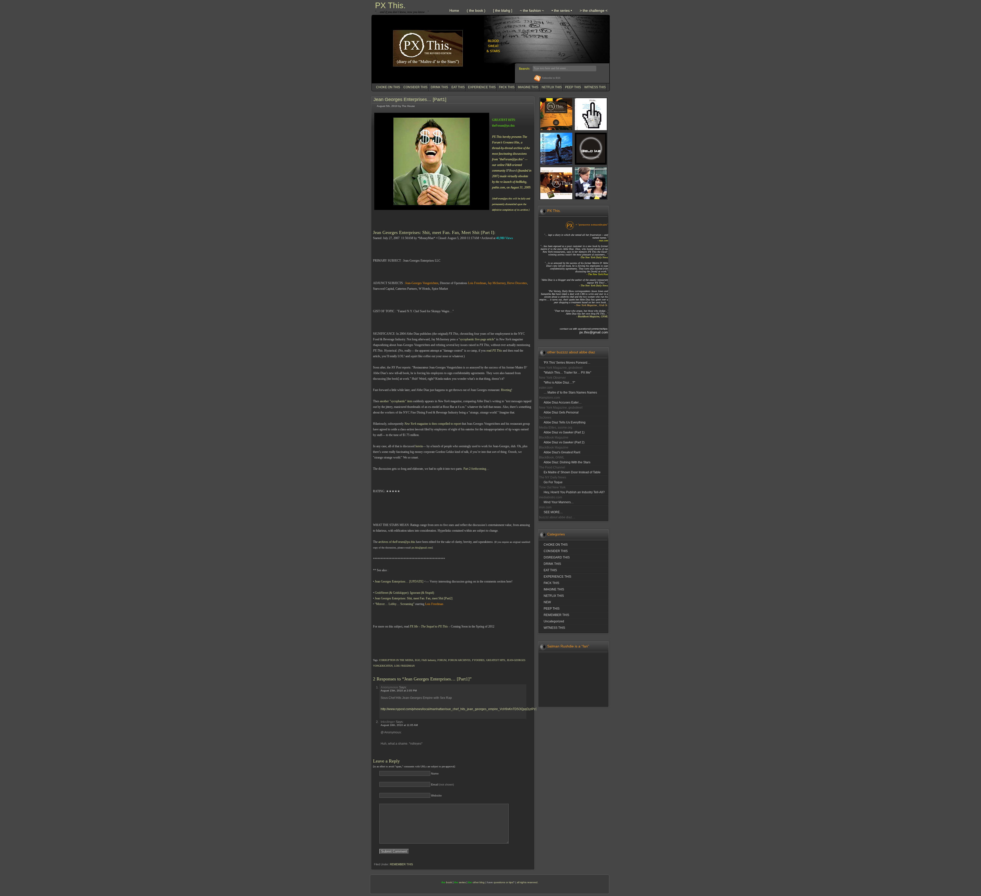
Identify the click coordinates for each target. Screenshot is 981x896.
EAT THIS (458, 87)
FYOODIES (478, 660)
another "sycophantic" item (396, 401)
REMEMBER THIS (401, 864)
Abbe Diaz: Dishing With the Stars (567, 462)
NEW (547, 602)
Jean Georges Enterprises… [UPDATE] (399, 581)
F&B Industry (429, 660)
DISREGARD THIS (557, 557)
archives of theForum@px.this (396, 542)
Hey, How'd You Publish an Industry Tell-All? (574, 492)
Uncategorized (554, 621)
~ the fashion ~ (532, 10)
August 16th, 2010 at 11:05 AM (399, 725)
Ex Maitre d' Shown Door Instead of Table (572, 472)
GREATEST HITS (495, 660)
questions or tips (503, 882)
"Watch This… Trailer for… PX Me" (567, 372)
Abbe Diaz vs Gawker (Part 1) (564, 432)
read (494, 350)
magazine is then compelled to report (432, 423)
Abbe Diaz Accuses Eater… (563, 402)
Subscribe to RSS (551, 77)
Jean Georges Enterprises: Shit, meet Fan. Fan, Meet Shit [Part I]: (434, 232)
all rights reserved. (527, 882)
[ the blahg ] (502, 10)
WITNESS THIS (595, 87)
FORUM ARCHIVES (459, 660)
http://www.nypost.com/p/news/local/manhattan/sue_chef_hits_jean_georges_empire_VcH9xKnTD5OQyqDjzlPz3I (459, 709)
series (462, 882)
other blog (479, 882)
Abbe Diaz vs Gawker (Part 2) (564, 442)
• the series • (562, 10)
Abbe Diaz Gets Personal (561, 412)
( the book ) (476, 10)
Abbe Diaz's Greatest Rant (562, 452)
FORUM (442, 660)
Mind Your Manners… (559, 502)
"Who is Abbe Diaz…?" (559, 382)
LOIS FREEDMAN (404, 665)
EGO (417, 660)
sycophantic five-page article (477, 339)
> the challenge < (594, 10)
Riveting (506, 390)
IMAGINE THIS (528, 87)
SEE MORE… (553, 512)
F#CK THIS (507, 87)
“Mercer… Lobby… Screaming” (394, 604)
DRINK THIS (439, 87)
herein (419, 446)
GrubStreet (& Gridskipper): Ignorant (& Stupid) (404, 593)
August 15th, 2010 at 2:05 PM (399, 690)
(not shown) (442, 784)
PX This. (390, 5)
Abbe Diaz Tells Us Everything (565, 422)
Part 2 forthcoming (474, 469)
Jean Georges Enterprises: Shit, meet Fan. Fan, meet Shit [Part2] (413, 598)
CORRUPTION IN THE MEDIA (396, 660)
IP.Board (511, 170)
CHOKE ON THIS (388, 87)
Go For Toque (553, 482)
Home (454, 10)
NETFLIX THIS (552, 87)
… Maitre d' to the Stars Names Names (570, 392)
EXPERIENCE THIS (482, 87)
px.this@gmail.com (422, 547)
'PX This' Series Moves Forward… (567, 362)
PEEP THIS (573, 87)
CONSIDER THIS (415, 87)
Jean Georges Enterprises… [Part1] (409, 99)
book (449, 882)
